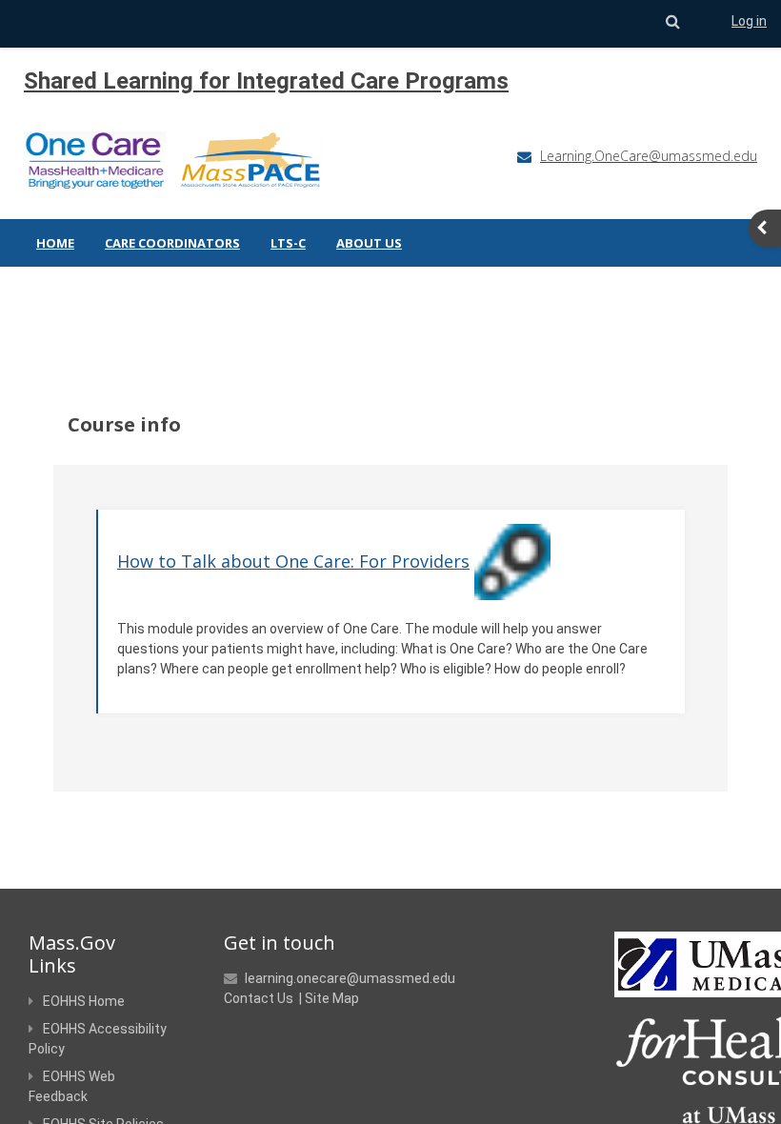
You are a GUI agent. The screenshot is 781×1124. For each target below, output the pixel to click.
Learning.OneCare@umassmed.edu (648, 156)
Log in (749, 21)
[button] (672, 21)
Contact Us (258, 998)
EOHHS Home (84, 1001)
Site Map (332, 998)
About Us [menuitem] (369, 242)
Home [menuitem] (55, 242)
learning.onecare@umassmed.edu (350, 978)
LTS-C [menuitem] (288, 242)
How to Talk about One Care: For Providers (293, 561)
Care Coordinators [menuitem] (172, 242)
